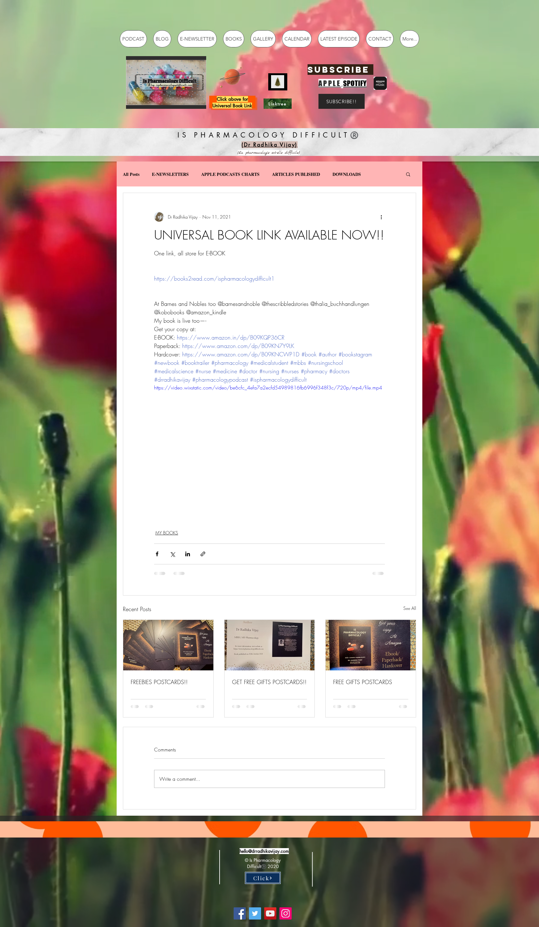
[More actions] (381, 216)
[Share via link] (203, 554)
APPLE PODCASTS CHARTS (230, 174)
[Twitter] (255, 913)
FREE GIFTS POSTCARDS (362, 682)
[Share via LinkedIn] (188, 554)
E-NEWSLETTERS (170, 174)
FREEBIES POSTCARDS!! (159, 682)
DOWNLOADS (347, 174)
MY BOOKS (166, 533)
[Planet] (232, 76)
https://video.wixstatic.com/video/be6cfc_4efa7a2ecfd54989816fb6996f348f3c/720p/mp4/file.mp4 (268, 387)
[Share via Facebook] (157, 554)
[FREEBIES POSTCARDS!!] (168, 645)
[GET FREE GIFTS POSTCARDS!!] (270, 645)
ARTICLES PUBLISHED (296, 174)
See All (409, 608)
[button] (166, 82)
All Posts (131, 174)
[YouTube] (270, 913)
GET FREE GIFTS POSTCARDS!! (269, 682)
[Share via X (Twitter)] (172, 554)
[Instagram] (285, 913)
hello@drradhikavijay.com (264, 851)
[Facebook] (240, 913)
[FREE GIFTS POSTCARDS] (371, 645)
